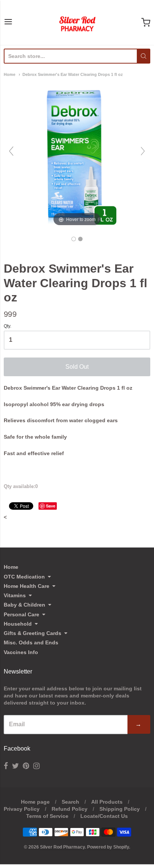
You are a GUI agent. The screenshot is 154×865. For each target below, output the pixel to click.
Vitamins (15, 595)
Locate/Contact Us (104, 816)
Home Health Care (26, 586)
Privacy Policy (22, 809)
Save (50, 506)
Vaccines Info (21, 652)
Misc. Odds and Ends (31, 642)
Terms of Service (47, 816)
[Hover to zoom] (77, 154)
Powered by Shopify (108, 847)
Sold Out (77, 367)
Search (70, 802)
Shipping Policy (119, 809)
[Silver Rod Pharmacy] (77, 22)
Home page (35, 802)
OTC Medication (24, 577)
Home (9, 74)
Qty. (7, 326)
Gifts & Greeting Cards (32, 633)
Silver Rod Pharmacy (62, 847)
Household (18, 624)
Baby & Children (24, 605)
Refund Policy (69, 809)
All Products (107, 802)
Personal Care (21, 614)
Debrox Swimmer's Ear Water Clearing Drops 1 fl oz (72, 74)
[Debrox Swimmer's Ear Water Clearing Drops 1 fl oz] (73, 239)
